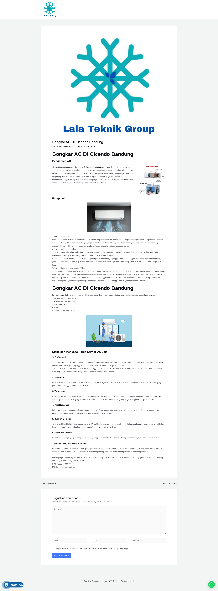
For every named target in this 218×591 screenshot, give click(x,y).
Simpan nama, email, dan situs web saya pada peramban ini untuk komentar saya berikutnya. (92, 548)
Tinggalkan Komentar (60, 146)
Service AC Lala (58, 295)
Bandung (73, 146)
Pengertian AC (61, 161)
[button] (211, 584)
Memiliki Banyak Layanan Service (70, 443)
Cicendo (81, 146)
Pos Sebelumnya (48, 483)
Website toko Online (60, 413)
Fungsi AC (59, 198)
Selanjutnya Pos (169, 483)
